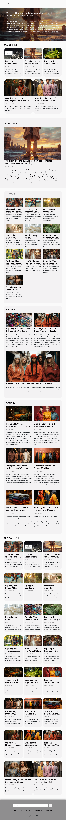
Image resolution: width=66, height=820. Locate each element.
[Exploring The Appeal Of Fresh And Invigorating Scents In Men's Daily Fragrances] (52, 53)
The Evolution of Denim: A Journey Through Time (51, 713)
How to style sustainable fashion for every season (50, 213)
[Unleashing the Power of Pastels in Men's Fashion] (47, 87)
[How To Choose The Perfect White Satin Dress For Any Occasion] (33, 254)
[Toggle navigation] (7, 2)
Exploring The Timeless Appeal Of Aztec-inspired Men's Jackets (13, 265)
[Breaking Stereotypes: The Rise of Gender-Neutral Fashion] (47, 414)
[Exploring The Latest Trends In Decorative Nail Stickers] (19, 320)
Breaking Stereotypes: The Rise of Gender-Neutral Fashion (45, 426)
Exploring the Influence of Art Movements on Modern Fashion (46, 509)
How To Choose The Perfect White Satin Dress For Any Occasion (33, 265)
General (48, 810)
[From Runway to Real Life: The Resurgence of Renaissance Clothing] (14, 280)
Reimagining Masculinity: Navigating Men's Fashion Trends (17, 468)
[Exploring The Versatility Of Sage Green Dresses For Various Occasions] (51, 228)
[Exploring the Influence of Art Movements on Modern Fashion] (47, 497)
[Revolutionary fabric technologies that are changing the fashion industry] (33, 228)
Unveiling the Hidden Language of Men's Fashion (13, 745)
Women (38, 810)
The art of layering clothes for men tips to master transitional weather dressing (30, 14)
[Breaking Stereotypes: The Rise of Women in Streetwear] (47, 320)
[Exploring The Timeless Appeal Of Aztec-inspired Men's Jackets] (14, 254)
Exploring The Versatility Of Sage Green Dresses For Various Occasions (51, 239)
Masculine (17, 810)
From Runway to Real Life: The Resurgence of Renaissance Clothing (18, 782)
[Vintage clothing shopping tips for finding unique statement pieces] (14, 202)
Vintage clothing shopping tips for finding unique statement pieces (13, 213)
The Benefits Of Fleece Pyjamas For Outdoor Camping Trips (19, 426)
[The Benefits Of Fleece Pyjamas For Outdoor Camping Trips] (19, 414)
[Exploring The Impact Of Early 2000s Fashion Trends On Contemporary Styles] (33, 202)
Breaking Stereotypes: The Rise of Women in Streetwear (30, 383)
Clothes (27, 810)
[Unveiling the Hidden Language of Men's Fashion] (18, 87)
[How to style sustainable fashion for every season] (51, 202)
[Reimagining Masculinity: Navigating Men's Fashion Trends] (19, 455)
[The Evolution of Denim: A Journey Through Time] (19, 497)
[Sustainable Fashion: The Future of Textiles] (47, 455)
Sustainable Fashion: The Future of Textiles (32, 713)
